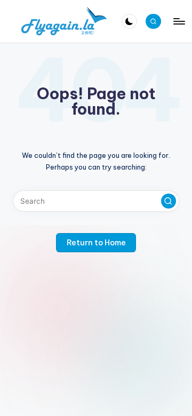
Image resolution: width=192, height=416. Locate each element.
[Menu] (178, 21)
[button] (168, 201)
